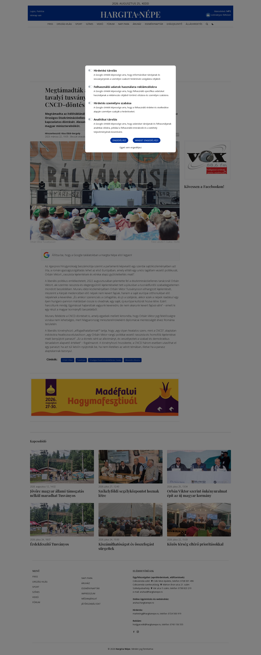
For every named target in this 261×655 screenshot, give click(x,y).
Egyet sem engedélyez (131, 147)
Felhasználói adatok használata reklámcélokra (125, 87)
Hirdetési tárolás (105, 70)
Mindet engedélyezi (146, 140)
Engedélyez (119, 140)
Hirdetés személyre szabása (112, 103)
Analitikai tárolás (105, 119)
